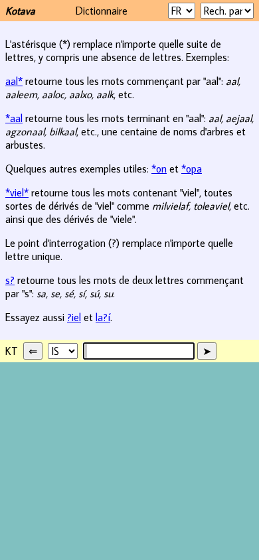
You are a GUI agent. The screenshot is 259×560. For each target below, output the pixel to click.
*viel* (17, 192)
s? (10, 280)
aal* (14, 81)
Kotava (20, 10)
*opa (191, 168)
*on (159, 168)
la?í (103, 317)
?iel (74, 317)
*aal (14, 118)
